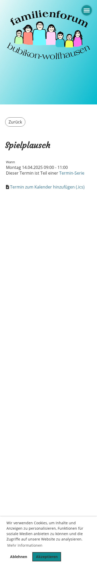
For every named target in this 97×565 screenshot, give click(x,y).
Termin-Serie (71, 173)
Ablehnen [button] (18, 556)
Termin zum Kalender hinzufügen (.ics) (47, 187)
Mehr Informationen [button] (24, 545)
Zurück (15, 122)
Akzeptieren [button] (47, 556)
